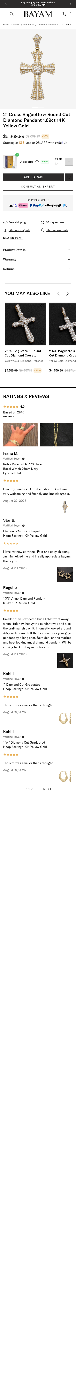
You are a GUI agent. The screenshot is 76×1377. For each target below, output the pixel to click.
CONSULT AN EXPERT (38, 186)
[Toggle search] (11, 14)
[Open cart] (70, 14)
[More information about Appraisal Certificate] (37, 162)
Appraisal (27, 161)
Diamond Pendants (48, 25)
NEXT (47, 789)
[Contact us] (64, 14)
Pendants (28, 25)
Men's (16, 25)
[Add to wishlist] (69, 177)
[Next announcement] (70, 4)
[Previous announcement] (6, 4)
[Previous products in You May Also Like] (60, 294)
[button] (38, 203)
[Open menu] (5, 14)
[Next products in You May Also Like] (67, 294)
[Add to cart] (42, 342)
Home (6, 25)
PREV (29, 789)
